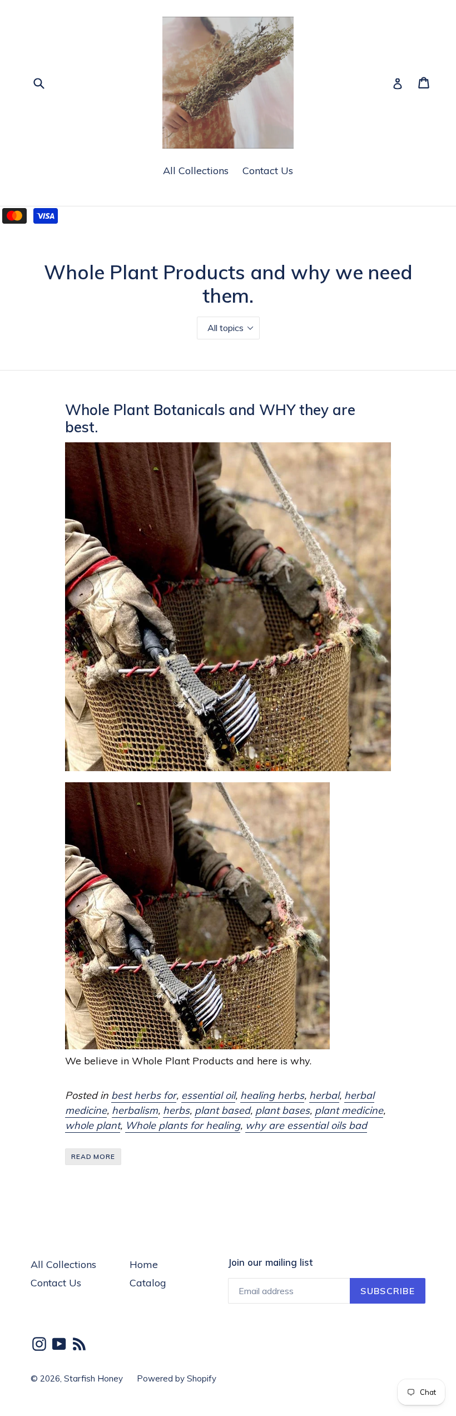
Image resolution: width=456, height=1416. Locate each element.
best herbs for (143, 1095)
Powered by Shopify (176, 1378)
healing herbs (272, 1095)
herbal (324, 1095)
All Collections (196, 170)
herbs (176, 1110)
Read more (93, 1156)
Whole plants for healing (182, 1125)
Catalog (148, 1282)
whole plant (92, 1125)
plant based (222, 1110)
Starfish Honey (93, 1378)
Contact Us (267, 170)
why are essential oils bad (306, 1125)
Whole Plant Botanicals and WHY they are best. (210, 418)
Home (144, 1264)
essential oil (208, 1095)
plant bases (282, 1110)
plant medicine (349, 1110)
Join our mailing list (270, 1262)
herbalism (135, 1110)
